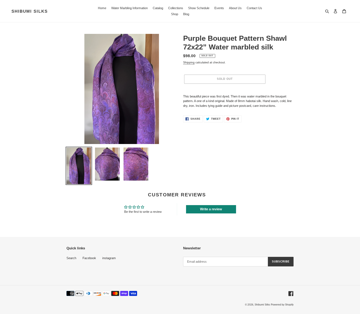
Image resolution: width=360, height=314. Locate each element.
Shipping (189, 62)
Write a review (211, 209)
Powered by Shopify (282, 304)
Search (71, 258)
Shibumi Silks (29, 11)
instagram (109, 258)
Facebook (89, 258)
